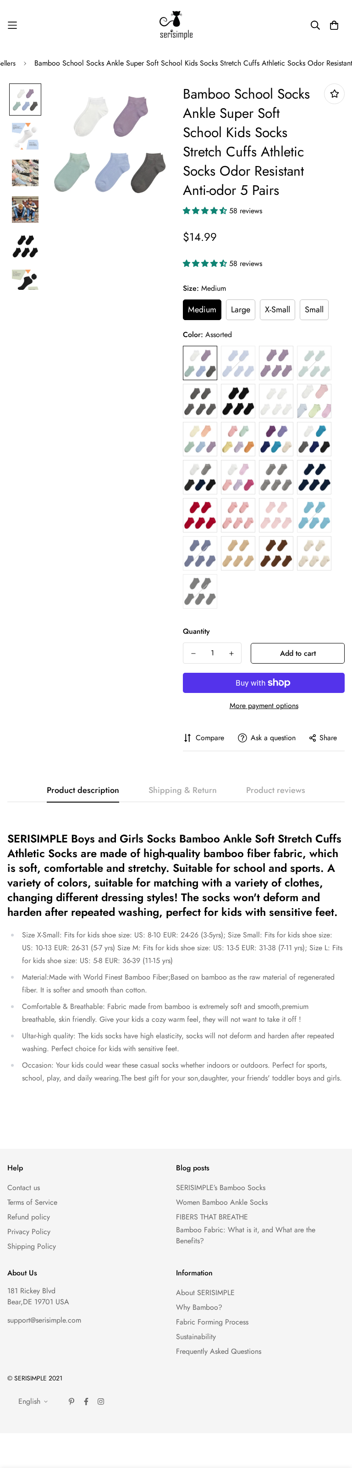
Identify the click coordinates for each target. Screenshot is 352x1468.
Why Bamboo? (199, 1307)
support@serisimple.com (44, 1320)
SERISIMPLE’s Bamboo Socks (220, 1187)
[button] (206, 210)
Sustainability (196, 1336)
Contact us (23, 1187)
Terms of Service (32, 1202)
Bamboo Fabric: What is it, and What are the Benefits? (245, 1235)
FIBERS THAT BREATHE (212, 1217)
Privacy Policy (28, 1231)
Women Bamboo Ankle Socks (222, 1202)
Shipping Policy (31, 1246)
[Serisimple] (176, 25)
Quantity (196, 631)
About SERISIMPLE (205, 1292)
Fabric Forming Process (212, 1322)
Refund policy (28, 1217)
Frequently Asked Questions (218, 1351)
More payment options (264, 705)
